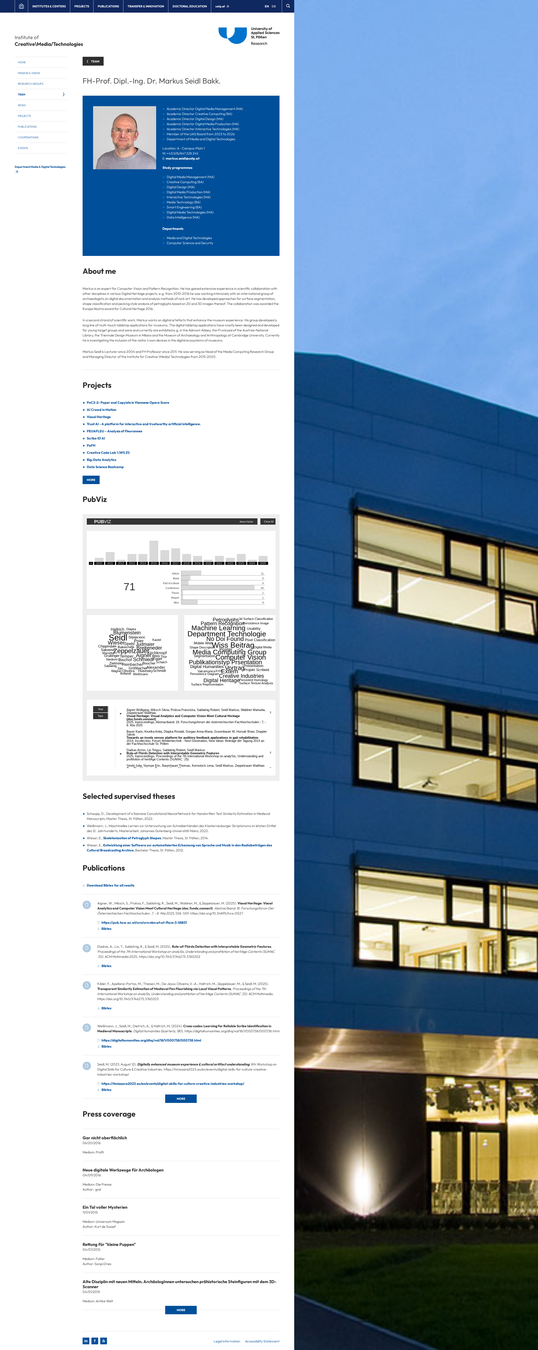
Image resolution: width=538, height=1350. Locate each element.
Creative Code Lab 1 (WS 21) (108, 452)
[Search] (288, 6)
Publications (108, 6)
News (22, 105)
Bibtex (107, 928)
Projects (81, 6)
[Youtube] (103, 1341)
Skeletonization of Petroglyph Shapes (132, 838)
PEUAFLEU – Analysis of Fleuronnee (114, 431)
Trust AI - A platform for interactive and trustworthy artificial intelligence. (144, 424)
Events (23, 148)
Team (21, 94)
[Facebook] (94, 1341)
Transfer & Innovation (146, 6)
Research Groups (30, 83)
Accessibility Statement (262, 1341)
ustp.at (220, 6)
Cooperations (28, 137)
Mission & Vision (29, 73)
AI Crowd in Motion (101, 410)
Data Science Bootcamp (105, 467)
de (274, 6)
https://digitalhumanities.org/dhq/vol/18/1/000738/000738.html (151, 1040)
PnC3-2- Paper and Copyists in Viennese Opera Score (128, 402)
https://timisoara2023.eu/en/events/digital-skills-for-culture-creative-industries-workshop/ (173, 1083)
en (267, 6)
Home (22, 62)
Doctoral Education (190, 6)
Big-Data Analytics (101, 460)
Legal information (227, 1341)
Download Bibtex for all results (110, 885)
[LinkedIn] (86, 1341)
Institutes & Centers (49, 6)
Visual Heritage (99, 417)
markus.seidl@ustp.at (182, 158)
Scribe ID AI (96, 438)
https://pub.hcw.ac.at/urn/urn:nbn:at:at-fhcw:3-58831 (144, 922)
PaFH (91, 445)
